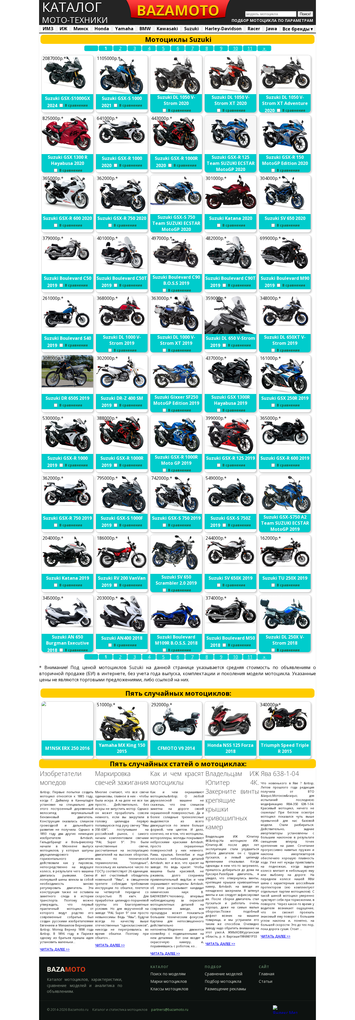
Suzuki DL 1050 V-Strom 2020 (176, 100)
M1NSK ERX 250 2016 (67, 748)
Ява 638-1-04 (280, 773)
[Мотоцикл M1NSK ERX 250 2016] (68, 709)
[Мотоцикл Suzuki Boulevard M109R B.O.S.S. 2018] (176, 632)
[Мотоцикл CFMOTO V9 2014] (176, 737)
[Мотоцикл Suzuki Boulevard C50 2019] (68, 261)
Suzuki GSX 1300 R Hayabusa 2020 (67, 160)
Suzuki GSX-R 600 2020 (67, 218)
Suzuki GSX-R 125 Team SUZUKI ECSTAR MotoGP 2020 (231, 163)
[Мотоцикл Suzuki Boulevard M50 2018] (231, 623)
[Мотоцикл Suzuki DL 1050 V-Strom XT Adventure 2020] (285, 88)
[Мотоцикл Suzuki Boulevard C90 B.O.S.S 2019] (176, 268)
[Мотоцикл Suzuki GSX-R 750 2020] (122, 212)
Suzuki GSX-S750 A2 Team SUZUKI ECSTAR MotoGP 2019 (285, 523)
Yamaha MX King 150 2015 (122, 748)
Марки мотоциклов (168, 981)
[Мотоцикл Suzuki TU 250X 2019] (285, 568)
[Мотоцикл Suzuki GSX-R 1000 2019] (68, 452)
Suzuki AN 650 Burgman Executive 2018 (67, 643)
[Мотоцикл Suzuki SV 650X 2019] (231, 565)
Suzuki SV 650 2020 (285, 218)
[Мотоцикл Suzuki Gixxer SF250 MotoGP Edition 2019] (176, 388)
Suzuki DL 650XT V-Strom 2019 (285, 340)
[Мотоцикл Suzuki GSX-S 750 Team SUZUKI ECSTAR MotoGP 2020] (176, 206)
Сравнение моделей (223, 973)
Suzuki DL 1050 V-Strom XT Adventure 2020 (285, 104)
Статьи (265, 981)
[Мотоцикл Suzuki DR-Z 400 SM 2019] (122, 388)
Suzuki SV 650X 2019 (230, 578)
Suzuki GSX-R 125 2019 (230, 458)
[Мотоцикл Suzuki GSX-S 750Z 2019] (231, 509)
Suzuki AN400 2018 (121, 638)
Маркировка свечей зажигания (122, 778)
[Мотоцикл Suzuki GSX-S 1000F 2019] (122, 512)
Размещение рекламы (225, 988)
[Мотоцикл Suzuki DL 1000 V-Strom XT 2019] (176, 331)
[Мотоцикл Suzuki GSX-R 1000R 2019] (122, 449)
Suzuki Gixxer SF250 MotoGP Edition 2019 (176, 400)
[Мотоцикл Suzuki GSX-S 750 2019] (176, 513)
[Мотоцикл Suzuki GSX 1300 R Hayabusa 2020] (68, 150)
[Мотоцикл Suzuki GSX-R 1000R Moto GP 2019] (176, 452)
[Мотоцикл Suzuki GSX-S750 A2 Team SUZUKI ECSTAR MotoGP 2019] (285, 512)
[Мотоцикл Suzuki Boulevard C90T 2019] (231, 269)
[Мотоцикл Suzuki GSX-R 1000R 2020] (176, 151)
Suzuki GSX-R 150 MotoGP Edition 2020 (285, 160)
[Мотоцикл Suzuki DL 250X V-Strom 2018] (285, 628)
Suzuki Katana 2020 (230, 218)
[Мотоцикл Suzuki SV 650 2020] (285, 208)
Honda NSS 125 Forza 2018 (230, 748)
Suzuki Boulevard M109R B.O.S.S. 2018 (176, 640)
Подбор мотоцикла (223, 981)
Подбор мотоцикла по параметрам (272, 20)
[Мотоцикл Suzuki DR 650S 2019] (68, 386)
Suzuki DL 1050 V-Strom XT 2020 (231, 100)
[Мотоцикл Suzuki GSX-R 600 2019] (285, 447)
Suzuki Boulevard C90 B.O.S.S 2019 (176, 280)
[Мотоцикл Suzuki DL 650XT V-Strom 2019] (285, 327)
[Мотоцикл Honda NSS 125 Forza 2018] (231, 735)
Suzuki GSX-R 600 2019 (284, 458)
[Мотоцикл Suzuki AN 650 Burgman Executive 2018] (68, 627)
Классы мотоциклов (169, 988)
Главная (266, 973)
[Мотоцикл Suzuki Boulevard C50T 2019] (122, 269)
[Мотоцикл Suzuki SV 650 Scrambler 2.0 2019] (176, 568)
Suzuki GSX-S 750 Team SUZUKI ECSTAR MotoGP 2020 (176, 223)
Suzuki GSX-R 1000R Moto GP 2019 (176, 460)
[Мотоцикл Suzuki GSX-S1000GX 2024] (68, 88)
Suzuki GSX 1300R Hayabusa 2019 (230, 400)
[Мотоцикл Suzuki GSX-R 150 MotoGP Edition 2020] (285, 154)
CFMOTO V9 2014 (176, 748)
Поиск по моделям (168, 973)
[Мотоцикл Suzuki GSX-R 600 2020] (68, 208)
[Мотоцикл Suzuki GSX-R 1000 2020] (122, 144)
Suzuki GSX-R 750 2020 (121, 218)
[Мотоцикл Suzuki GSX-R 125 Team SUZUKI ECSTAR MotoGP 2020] (231, 148)
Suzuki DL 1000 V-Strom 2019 (122, 340)
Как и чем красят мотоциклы (177, 778)
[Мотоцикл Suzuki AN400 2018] (122, 633)
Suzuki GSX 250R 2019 (284, 398)
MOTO (177, 10)
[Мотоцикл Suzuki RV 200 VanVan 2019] (122, 568)
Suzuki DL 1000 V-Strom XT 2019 (176, 340)
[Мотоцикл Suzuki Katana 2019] (68, 568)
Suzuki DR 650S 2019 (67, 398)
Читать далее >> (55, 949)
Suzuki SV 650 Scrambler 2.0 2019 (176, 580)
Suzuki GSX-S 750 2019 (176, 518)
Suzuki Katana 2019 (67, 578)
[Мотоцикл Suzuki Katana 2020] (231, 207)
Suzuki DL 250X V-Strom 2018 (285, 640)
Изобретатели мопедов (61, 778)
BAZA (66, 969)
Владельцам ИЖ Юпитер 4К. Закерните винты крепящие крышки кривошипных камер (232, 800)
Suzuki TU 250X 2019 (284, 578)
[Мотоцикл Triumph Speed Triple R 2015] (285, 731)
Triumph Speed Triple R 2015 (285, 748)
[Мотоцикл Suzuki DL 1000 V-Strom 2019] (122, 328)
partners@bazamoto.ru (169, 1009)
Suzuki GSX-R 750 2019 (67, 518)
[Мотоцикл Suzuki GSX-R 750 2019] (68, 508)
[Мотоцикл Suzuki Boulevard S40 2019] (68, 329)
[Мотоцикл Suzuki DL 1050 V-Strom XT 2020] (231, 92)
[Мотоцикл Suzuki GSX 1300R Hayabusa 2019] (231, 389)
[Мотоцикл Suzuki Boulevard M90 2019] (285, 269)
